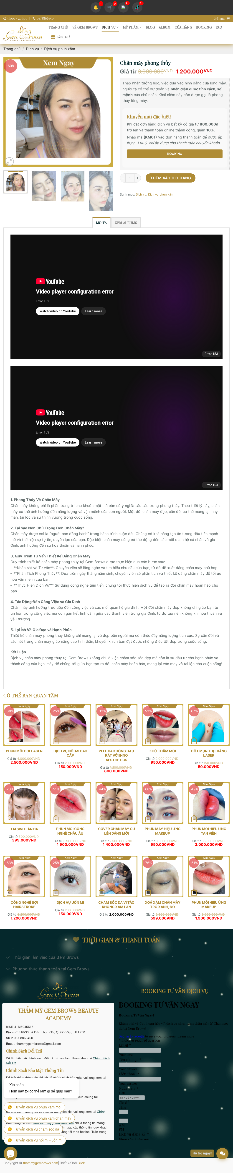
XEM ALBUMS (126, 222)
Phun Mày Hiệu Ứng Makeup (162, 831)
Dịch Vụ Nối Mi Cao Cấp (70, 753)
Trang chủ (11, 49)
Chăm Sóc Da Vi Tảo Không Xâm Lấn (116, 904)
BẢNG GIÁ (63, 37)
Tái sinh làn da (24, 829)
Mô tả (101, 222)
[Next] (105, 112)
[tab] (101, 222)
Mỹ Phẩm (131, 27)
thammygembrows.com (40, 1163)
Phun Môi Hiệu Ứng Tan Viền (209, 831)
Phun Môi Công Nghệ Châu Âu (70, 831)
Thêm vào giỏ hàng (170, 178)
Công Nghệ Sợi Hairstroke (24, 904)
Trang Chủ (58, 27)
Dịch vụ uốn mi (70, 902)
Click (81, 1163)
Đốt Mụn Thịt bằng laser (209, 753)
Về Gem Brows (85, 27)
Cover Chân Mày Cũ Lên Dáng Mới (116, 831)
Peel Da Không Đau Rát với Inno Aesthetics (116, 755)
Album (164, 27)
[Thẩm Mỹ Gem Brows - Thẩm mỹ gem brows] (22, 33)
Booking (204, 27)
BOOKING (174, 154)
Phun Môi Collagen (24, 751)
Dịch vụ (109, 27)
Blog (150, 27)
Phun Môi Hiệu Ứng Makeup (209, 904)
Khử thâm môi (162, 751)
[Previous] (11, 112)
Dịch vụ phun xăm (59, 49)
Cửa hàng (183, 27)
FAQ (219, 27)
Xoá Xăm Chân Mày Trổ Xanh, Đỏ (162, 904)
